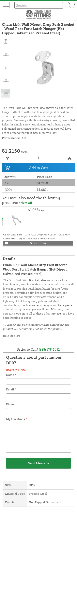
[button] (2, 219)
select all (25, 203)
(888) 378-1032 (49, 349)
